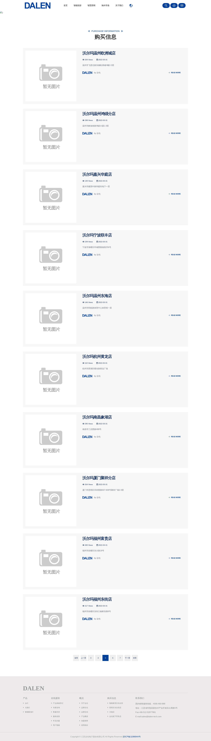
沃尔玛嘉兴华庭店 (97, 174)
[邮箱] (182, 5)
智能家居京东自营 (116, 703)
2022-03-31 (102, 60)
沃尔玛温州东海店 (97, 296)
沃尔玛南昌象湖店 (97, 417)
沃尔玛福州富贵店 (97, 538)
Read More (176, 73)
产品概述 (84, 716)
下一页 (127, 658)
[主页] (174, 5)
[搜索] (166, 5)
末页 (135, 658)
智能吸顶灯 (28, 712)
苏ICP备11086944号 (132, 737)
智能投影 (77, 5)
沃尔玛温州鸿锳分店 (98, 114)
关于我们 (119, 5)
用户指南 (56, 725)
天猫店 (111, 712)
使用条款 (84, 725)
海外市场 (105, 5)
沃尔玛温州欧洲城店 (98, 53)
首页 (66, 5)
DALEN (33, 688)
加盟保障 (84, 721)
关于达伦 (84, 703)
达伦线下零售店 (115, 716)
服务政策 (56, 716)
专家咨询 (56, 708)
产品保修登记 (58, 703)
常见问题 (56, 721)
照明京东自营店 (115, 708)
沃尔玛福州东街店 (97, 599)
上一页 (83, 658)
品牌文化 (84, 708)
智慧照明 (91, 5)
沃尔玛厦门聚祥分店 (98, 478)
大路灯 (27, 708)
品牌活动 (84, 712)
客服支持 (56, 712)
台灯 (26, 703)
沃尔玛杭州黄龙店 (97, 356)
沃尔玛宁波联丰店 (97, 235)
